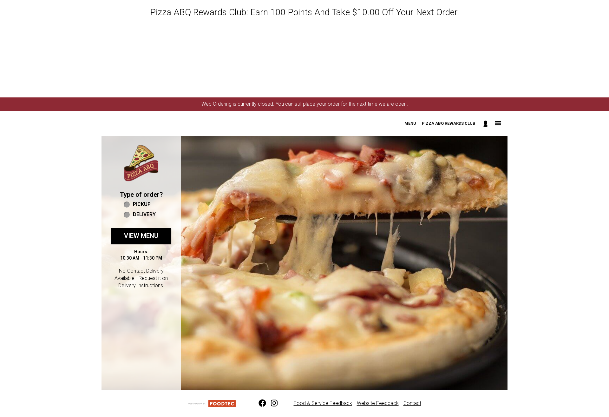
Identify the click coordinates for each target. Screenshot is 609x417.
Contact (412, 403)
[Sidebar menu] (498, 123)
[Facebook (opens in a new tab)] (258, 403)
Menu (410, 123)
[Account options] (485, 123)
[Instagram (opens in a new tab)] (271, 403)
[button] (141, 163)
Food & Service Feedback (323, 403)
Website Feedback (378, 403)
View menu (141, 236)
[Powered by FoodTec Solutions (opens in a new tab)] (212, 403)
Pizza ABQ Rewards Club (448, 123)
